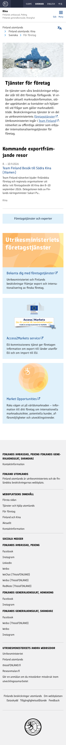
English (51, 4)
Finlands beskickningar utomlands (23, 696)
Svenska (13, 35)
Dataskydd (12, 700)
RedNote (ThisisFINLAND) (17, 586)
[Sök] (54, 13)
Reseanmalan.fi (11, 671)
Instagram (8, 557)
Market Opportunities (22, 399)
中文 (60, 4)
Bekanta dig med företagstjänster (30, 273)
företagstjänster (44, 116)
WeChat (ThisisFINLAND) (16, 574)
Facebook (8, 551)
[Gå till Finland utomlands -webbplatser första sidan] (5, 4)
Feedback (54, 700)
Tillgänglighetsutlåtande (33, 700)
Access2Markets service (23, 338)
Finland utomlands (13, 27)
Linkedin (7, 563)
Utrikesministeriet (13, 653)
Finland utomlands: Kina (21, 31)
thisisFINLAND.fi (12, 665)
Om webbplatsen (53, 696)
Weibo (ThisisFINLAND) (16, 580)
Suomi (29, 4)
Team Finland (47, 121)
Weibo (6, 568)
